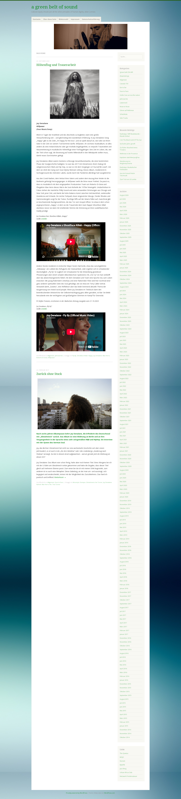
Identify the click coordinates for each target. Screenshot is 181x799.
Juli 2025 (123, 245)
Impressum (75, 19)
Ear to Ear (123, 87)
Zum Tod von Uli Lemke (128, 179)
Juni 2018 (123, 569)
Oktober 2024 (125, 279)
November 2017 (125, 596)
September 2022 (125, 375)
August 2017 (124, 608)
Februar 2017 (124, 630)
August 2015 (124, 699)
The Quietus (124, 753)
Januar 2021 (124, 451)
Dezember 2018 (125, 546)
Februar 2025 (124, 264)
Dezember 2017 (125, 592)
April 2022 (123, 394)
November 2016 (125, 642)
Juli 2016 (123, 657)
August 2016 (124, 653)
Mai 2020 (123, 482)
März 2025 (123, 260)
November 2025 (125, 230)
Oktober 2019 (125, 508)
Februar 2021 (124, 447)
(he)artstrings (124, 76)
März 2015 (123, 718)
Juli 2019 (123, 520)
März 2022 (123, 398)
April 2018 (123, 577)
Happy (90, 356)
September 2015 (125, 695)
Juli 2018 (123, 566)
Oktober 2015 (125, 692)
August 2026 (124, 195)
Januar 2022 (124, 405)
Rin (50, 484)
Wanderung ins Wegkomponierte (126, 162)
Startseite (37, 19)
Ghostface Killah (82, 356)
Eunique (82, 482)
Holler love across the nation (130, 95)
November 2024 (125, 275)
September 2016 (125, 650)
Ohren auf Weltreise (127, 110)
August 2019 (124, 516)
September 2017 (125, 604)
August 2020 (124, 470)
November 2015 (125, 688)
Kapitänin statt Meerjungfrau (130, 157)
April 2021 (123, 440)
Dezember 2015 (125, 684)
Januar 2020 (124, 497)
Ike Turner (98, 482)
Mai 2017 (123, 619)
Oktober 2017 (125, 600)
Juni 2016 (123, 661)
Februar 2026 (124, 218)
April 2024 (123, 302)
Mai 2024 (123, 298)
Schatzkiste (123, 114)
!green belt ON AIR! (126, 72)
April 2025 (123, 256)
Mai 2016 (123, 665)
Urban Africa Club (126, 772)
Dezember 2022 (125, 363)
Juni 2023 (123, 340)
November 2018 (125, 550)
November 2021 (125, 413)
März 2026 (123, 214)
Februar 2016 (124, 676)
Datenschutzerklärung (91, 19)
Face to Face (59, 482)
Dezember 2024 (125, 272)
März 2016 (123, 672)
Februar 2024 (124, 310)
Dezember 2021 (125, 409)
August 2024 (124, 287)
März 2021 (123, 443)
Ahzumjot (76, 482)
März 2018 (123, 581)
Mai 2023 (123, 344)
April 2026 (123, 210)
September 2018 (125, 558)
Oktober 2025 (125, 233)
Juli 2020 (123, 474)
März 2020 (123, 489)
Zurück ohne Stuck (49, 374)
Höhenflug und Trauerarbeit (56, 65)
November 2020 (125, 459)
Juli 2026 (123, 199)
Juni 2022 (123, 386)
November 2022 (125, 367)
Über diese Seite (49, 19)
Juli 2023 (123, 336)
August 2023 (124, 333)
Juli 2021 (123, 428)
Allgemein (51, 356)
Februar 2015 (124, 722)
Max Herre (106, 356)
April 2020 (123, 485)
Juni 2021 (123, 432)
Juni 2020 (123, 478)
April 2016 (123, 669)
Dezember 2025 (125, 226)
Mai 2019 (123, 527)
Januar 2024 (124, 314)
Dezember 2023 (125, 317)
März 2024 (123, 306)
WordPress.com (109, 793)
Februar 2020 (124, 493)
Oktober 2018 (125, 554)
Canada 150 (124, 84)
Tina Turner (56, 484)
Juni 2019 (123, 524)
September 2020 (125, 466)
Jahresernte (59, 356)
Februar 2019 (124, 539)
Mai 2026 (123, 207)
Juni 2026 (123, 203)
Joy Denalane (97, 356)
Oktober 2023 (125, 325)
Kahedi (38, 484)
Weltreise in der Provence (129, 154)
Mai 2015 (123, 711)
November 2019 (125, 504)
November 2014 (125, 733)
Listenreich (123, 103)
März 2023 (123, 352)
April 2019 (123, 531)
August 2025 (124, 241)
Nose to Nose (124, 107)
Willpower (51, 357)
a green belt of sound (54, 7)
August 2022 (124, 378)
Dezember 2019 (125, 501)
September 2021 (125, 420)
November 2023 (125, 321)
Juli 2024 (123, 291)
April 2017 (123, 623)
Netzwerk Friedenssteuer (128, 776)
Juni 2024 (123, 294)
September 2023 (125, 329)
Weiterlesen (60, 477)
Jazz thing (123, 769)
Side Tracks (124, 118)
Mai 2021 (123, 436)
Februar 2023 (124, 356)
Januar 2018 (124, 588)
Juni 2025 (123, 249)
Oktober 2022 (125, 371)
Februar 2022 (124, 401)
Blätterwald (63, 19)
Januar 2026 (124, 222)
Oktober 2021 (125, 417)
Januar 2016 (124, 680)
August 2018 (124, 562)
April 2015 (123, 714)
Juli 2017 (123, 611)
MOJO (122, 757)
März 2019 (123, 535)
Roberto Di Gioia (41, 357)
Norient (122, 761)
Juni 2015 (123, 707)
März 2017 (123, 627)
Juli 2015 (123, 703)
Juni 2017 (123, 615)
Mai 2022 (123, 390)
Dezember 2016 (125, 638)
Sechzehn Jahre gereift (127, 144)
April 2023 (123, 348)
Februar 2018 (124, 585)
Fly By (74, 356)
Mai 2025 (123, 252)
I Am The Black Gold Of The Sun (131, 140)
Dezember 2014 (125, 730)
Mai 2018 (123, 573)
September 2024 (125, 283)
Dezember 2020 (125, 455)
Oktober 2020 (125, 462)
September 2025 (125, 237)
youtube (44, 219)
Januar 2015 (124, 726)
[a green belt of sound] (90, 36)
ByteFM (122, 765)
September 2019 (125, 512)
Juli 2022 (123, 382)
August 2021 (124, 424)
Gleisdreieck (90, 482)
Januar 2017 (124, 634)
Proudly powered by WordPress (76, 793)
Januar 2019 (124, 543)
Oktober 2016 (125, 646)
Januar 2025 (124, 268)
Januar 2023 (124, 359)
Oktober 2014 (125, 737)
